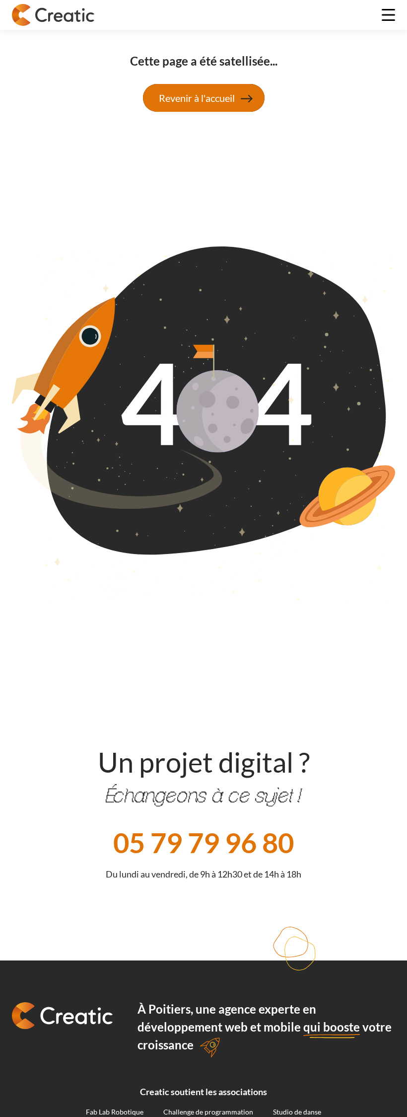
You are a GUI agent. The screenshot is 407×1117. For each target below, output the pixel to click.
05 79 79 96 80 (203, 842)
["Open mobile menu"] (388, 15)
